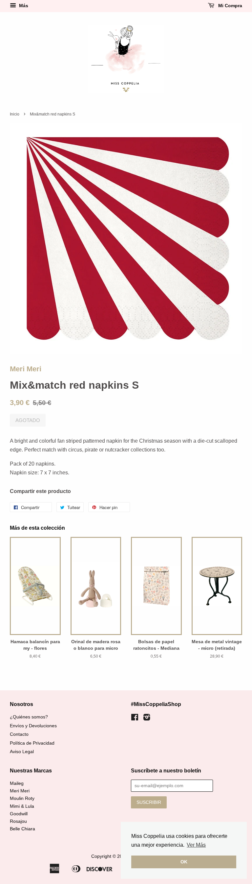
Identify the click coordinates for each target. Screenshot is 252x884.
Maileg (17, 783)
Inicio (14, 114)
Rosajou (18, 821)
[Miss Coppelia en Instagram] (146, 718)
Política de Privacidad (32, 743)
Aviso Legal (22, 751)
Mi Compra (229, 5)
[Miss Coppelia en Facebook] (134, 718)
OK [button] (183, 861)
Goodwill (19, 813)
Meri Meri (25, 369)
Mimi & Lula (22, 806)
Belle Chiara (22, 828)
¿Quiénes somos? (29, 717)
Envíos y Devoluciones (33, 725)
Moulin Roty (22, 798)
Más (23, 5)
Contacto (19, 734)
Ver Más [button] (196, 845)
